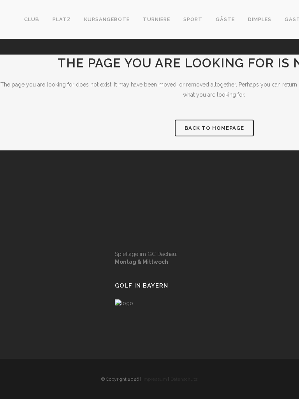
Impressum (154, 379)
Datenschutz (184, 379)
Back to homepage (214, 128)
